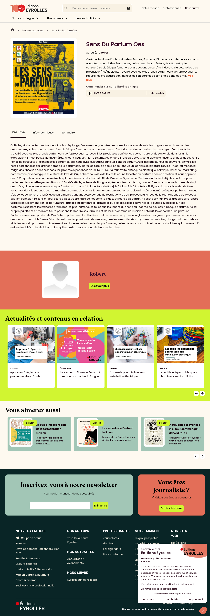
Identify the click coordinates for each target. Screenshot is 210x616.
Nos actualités (86, 18)
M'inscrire (100, 505)
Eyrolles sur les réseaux (82, 580)
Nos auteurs (55, 18)
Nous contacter (113, 554)
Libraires (108, 543)
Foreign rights (112, 549)
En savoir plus (100, 286)
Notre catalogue (23, 18)
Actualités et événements (75, 561)
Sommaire (68, 132)
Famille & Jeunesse (28, 558)
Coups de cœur (28, 538)
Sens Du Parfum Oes (64, 30)
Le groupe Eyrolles (146, 538)
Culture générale (27, 564)
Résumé (18, 132)
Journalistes (111, 538)
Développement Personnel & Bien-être (38, 551)
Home (12, 30)
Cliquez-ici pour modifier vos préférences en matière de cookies (158, 609)
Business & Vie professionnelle (35, 585)
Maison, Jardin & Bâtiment (32, 575)
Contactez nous (171, 508)
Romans (21, 543)
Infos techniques (43, 132)
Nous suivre (192, 8)
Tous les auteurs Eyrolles (77, 540)
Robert (105, 53)
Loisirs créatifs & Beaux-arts (34, 569)
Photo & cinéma (26, 580)
